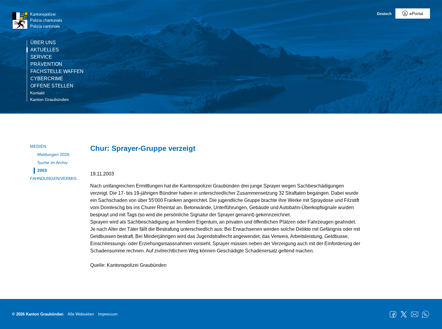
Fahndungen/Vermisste (55, 178)
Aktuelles (44, 49)
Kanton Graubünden (49, 99)
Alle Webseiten (81, 314)
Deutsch (384, 14)
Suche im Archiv (52, 162)
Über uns (43, 42)
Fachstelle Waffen (57, 71)
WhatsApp (425, 314)
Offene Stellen (51, 86)
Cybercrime (46, 78)
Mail (414, 314)
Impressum (108, 314)
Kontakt (37, 93)
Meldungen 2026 (53, 154)
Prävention (46, 64)
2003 (42, 170)
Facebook (392, 314)
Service (41, 57)
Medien (38, 146)
